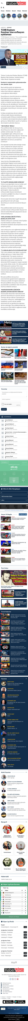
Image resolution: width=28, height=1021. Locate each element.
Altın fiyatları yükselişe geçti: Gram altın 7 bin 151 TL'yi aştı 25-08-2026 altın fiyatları (20, 382)
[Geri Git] (2, 3)
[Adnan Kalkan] (3, 740)
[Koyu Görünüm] (3, 7)
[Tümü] (26, 678)
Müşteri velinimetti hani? (13, 709)
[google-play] (20, 1002)
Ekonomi (24, 10)
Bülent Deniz (10, 726)
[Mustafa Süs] (3, 708)
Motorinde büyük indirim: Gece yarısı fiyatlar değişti (6, 381)
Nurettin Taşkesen (12, 752)
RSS (4, 1008)
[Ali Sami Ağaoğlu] (3, 814)
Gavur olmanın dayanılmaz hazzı (15, 815)
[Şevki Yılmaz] (3, 683)
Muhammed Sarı (11, 700)
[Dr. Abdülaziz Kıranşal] (3, 795)
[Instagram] (15, 979)
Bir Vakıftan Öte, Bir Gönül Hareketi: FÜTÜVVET (16, 703)
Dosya (2, 10)
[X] (13, 979)
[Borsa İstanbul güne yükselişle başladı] (21, 364)
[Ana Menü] (1, 7)
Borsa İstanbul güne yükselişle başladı (19, 369)
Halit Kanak (10, 807)
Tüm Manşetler (6, 990)
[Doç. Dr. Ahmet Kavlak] (3, 734)
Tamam (17, 1019)
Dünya (19, 10)
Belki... (9, 715)
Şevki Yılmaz (10, 681)
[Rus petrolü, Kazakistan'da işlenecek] (7, 364)
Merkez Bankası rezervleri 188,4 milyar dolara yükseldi (21, 358)
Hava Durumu (6, 984)
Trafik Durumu (6, 987)
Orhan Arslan (11, 776)
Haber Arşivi (5, 993)
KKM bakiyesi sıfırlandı (6, 357)
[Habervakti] (16, 3)
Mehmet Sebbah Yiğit (12, 719)
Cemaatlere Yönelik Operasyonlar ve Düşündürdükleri (16, 747)
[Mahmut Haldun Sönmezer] (3, 783)
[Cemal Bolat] (3, 765)
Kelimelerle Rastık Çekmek (14, 690)
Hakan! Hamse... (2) (12, 728)
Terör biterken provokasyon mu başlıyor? (15, 722)
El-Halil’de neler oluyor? (13, 753)
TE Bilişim (17, 1013)
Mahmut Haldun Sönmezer (14, 781)
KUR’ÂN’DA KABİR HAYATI (13, 790)
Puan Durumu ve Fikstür (8, 988)
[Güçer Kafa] (3, 689)
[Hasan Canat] (3, 715)
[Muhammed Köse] (3, 746)
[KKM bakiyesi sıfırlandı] (7, 352)
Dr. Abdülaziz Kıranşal (13, 794)
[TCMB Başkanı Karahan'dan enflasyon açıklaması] (14, 57)
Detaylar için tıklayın (14, 916)
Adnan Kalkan (11, 739)
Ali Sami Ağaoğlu (12, 814)
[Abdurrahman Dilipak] (3, 696)
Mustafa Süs (10, 707)
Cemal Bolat (10, 764)
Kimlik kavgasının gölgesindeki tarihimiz (15, 784)
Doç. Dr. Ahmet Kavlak (13, 733)
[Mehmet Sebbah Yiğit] (3, 721)
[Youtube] (18, 979)
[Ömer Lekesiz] (3, 802)
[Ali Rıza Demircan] (3, 789)
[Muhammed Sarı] (3, 702)
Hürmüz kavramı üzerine (13, 760)
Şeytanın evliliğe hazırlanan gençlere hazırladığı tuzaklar (16, 796)
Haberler (3, 27)
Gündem (8, 10)
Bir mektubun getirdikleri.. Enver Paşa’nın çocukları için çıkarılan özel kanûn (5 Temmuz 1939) (16, 809)
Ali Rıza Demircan (12, 788)
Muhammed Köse (11, 745)
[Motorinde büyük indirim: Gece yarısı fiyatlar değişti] (7, 375)
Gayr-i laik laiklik (11, 734)
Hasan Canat (10, 714)
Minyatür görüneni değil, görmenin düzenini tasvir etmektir (16, 803)
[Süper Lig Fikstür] (26, 921)
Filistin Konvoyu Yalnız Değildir (15, 741)
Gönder (4, 409)
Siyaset (14, 10)
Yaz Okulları (10, 766)
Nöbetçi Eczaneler (7, 983)
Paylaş (4, 67)
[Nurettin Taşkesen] (3, 753)
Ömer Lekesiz (10, 800)
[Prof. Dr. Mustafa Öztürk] (3, 759)
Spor (9, 998)
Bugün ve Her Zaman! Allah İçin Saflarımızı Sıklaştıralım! (15, 684)
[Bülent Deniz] (3, 727)
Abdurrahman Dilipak (13, 695)
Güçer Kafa (10, 688)
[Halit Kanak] (3, 808)
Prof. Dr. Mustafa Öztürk (14, 758)
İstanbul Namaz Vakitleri (8, 985)
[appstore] (8, 1002)
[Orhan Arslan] (3, 777)
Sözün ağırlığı (10, 777)
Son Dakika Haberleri (7, 991)
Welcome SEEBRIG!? (12, 696)
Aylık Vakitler (5, 484)
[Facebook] (10, 979)
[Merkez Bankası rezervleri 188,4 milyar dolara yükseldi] (21, 352)
